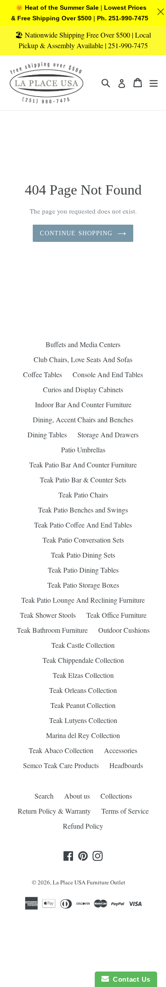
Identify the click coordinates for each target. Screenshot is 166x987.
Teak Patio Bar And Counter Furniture (83, 464)
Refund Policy (83, 825)
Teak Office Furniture (116, 615)
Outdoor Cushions (124, 630)
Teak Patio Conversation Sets (83, 539)
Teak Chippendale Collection (83, 660)
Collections (116, 795)
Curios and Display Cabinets (83, 389)
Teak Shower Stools (48, 615)
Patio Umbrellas (83, 449)
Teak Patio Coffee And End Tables (83, 524)
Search (44, 795)
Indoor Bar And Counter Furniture (83, 404)
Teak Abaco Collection (61, 750)
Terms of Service (125, 810)
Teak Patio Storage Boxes (83, 584)
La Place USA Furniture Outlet (89, 882)
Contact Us (130, 979)
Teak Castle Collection (83, 645)
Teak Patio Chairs (83, 494)
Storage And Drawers (108, 434)
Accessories (120, 750)
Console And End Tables (108, 374)
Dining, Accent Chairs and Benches (83, 419)
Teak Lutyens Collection (83, 720)
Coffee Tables (42, 374)
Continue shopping (76, 233)
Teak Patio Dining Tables (83, 569)
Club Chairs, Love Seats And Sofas (83, 359)
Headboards (126, 765)
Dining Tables (47, 434)
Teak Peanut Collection (83, 705)
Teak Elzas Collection (83, 675)
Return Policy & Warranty (54, 810)
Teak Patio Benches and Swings (83, 509)
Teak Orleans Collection (83, 690)
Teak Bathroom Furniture (52, 630)
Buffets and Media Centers (83, 344)
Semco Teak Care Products (61, 765)
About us (77, 795)
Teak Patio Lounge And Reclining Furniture (83, 599)
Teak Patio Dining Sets (83, 554)
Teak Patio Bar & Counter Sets (83, 479)
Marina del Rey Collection (83, 735)
